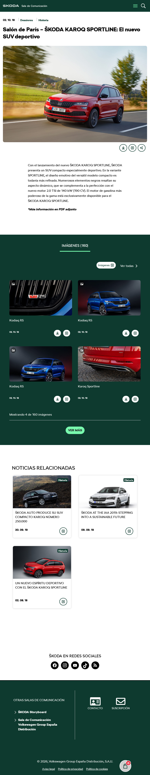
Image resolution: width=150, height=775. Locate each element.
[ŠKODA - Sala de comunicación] (25, 6)
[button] (143, 6)
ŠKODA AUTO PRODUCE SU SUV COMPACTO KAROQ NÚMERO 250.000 (38, 517)
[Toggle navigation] (135, 6)
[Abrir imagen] (40, 298)
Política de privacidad (70, 769)
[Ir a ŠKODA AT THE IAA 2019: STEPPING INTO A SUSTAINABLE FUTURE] (108, 491)
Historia (43, 20)
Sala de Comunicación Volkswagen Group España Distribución (37, 724)
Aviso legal (48, 769)
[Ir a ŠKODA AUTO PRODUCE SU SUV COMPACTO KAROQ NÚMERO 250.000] (42, 491)
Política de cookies (97, 769)
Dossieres (26, 20)
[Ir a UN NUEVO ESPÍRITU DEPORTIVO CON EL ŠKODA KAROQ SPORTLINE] (42, 562)
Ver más (75, 430)
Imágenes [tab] (75, 245)
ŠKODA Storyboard (32, 712)
